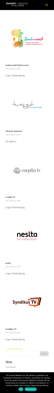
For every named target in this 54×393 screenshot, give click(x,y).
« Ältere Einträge (14, 349)
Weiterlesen (31, 389)
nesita (8, 263)
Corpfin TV (10, 197)
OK (21, 389)
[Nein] (51, 382)
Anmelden (10, 367)
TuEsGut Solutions (13, 131)
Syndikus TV (11, 329)
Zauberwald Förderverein (17, 65)
